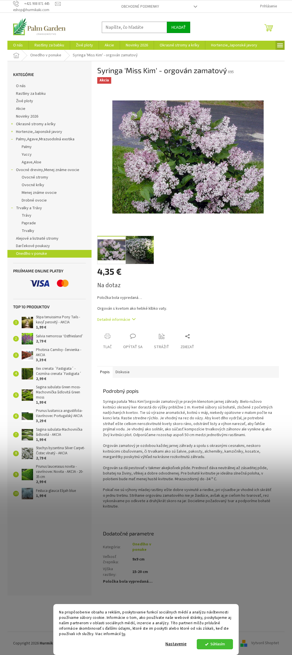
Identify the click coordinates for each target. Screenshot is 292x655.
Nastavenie (175, 644)
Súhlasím (217, 644)
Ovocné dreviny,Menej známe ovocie (47, 170)
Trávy (26, 215)
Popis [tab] (105, 372)
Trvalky (28, 231)
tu (123, 633)
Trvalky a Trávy (29, 208)
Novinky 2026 (27, 116)
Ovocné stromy (35, 177)
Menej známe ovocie (39, 193)
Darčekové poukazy (33, 246)
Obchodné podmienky (140, 6)
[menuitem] (18, 45)
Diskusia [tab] (122, 372)
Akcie (20, 109)
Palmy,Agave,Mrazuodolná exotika (45, 139)
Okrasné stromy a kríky (36, 124)
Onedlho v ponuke (31, 253)
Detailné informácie (113, 320)
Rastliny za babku (31, 93)
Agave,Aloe (31, 162)
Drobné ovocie (34, 200)
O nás (21, 86)
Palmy (27, 147)
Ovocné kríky (33, 185)
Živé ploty (24, 101)
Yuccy (27, 154)
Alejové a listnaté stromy (37, 238)
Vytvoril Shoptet (265, 643)
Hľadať (178, 27)
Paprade (29, 223)
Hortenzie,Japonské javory (39, 132)
